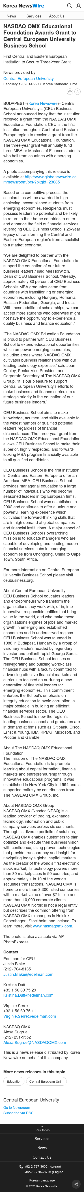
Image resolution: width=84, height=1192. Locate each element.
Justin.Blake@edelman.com (28, 974)
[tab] (42, 1138)
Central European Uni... (46, 1081)
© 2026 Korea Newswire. (42, 1186)
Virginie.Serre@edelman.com (29, 1016)
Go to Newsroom (16, 1107)
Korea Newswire (43, 103)
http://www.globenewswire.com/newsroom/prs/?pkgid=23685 (40, 179)
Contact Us (42, 1157)
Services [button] (33, 16)
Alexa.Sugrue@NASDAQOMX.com (34, 1042)
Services (42, 1138)
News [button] (11, 16)
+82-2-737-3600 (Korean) (42, 1166)
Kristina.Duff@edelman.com (28, 995)
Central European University (28, 78)
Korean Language (42, 1180)
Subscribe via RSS (18, 1112)
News (42, 1147)
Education (14, 1081)
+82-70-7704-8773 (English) (44, 1171)
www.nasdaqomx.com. (53, 926)
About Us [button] (57, 16)
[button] (70, 6)
